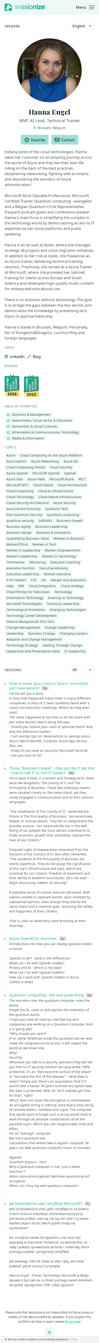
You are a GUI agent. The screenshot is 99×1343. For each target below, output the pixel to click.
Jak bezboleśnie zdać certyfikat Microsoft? (45, 1203)
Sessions (13, 670)
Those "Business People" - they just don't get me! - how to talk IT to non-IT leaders (51, 770)
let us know (72, 1321)
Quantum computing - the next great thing (46, 995)
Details (73, 1339)
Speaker (12, 26)
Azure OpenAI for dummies (33, 938)
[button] (85, 7)
